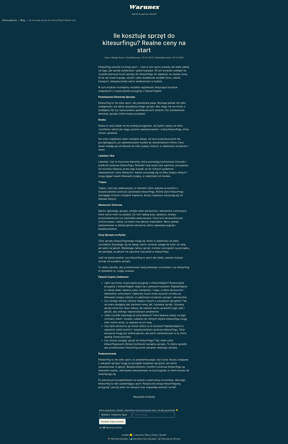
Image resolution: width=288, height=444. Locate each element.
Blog (148, 435)
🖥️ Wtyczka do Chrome (169, 439)
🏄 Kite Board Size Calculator (143, 439)
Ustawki (127, 435)
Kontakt (163, 435)
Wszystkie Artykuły (144, 396)
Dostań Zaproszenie (112, 421)
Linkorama (139, 435)
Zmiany (154, 435)
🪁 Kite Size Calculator (118, 439)
